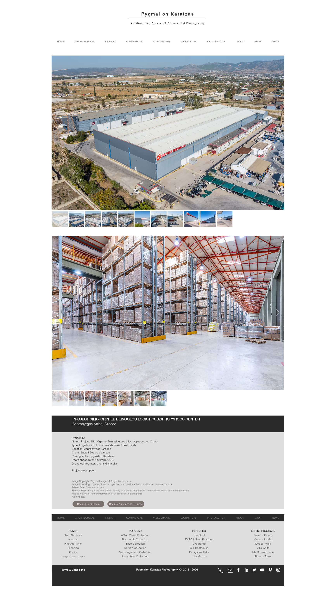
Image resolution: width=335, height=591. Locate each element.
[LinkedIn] (246, 569)
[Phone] (220, 570)
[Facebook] (238, 569)
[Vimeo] (270, 569)
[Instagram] (278, 569)
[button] (85, 41)
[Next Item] (277, 133)
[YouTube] (262, 569)
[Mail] (230, 570)
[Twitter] (254, 569)
